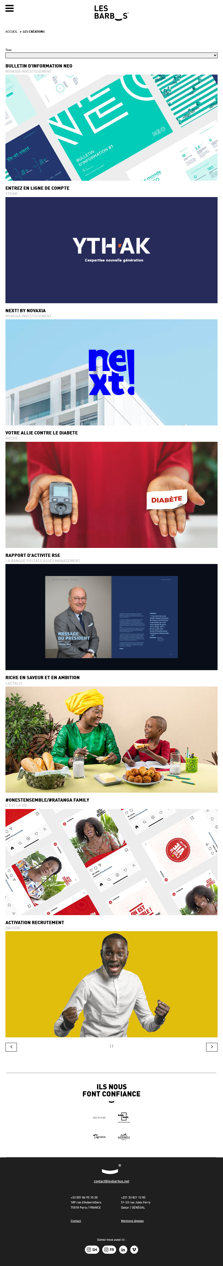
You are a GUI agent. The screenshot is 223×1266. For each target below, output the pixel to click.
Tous (8, 50)
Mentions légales (132, 1221)
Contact (76, 1221)
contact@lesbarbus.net (111, 1181)
